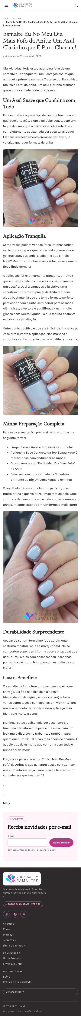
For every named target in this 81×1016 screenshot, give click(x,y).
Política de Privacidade (17, 982)
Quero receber (61, 842)
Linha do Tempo (13, 945)
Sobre (6, 976)
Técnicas (8, 940)
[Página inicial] (22, 5)
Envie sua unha (12, 964)
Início (6, 18)
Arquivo (16, 18)
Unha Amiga (11, 958)
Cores (6, 929)
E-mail (11, 836)
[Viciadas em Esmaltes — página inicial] (22, 879)
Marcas (7, 934)
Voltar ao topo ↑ (15, 991)
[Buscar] (76, 5)
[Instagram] (6, 914)
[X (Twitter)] (23, 914)
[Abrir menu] (6, 5)
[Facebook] (15, 914)
